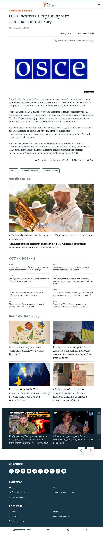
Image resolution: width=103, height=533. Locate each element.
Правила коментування (63, 492)
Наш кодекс (14, 517)
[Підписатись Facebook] (11, 471)
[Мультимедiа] (48, 530)
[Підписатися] (63, 471)
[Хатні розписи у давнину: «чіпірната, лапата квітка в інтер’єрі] (29, 332)
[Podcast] (58, 471)
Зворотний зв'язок (61, 517)
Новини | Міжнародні (20, 11)
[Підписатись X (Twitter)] (23, 471)
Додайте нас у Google (22, 530)
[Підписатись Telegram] (46, 471)
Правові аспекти (16, 521)
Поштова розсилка (17, 497)
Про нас (12, 512)
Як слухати (14, 488)
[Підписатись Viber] (40, 471)
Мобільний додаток (18, 492)
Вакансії (56, 512)
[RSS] (52, 471)
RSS (54, 488)
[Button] (66, 33)
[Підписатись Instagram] (34, 471)
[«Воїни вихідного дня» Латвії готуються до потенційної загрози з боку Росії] (73, 422)
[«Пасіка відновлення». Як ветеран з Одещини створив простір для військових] (51, 208)
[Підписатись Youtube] (29, 471)
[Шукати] (87, 530)
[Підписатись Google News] (17, 471)
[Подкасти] (68, 530)
